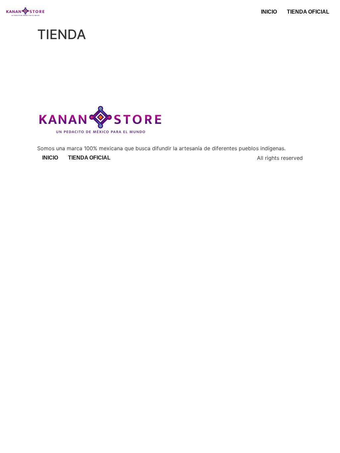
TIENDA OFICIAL (308, 12)
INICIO (269, 12)
